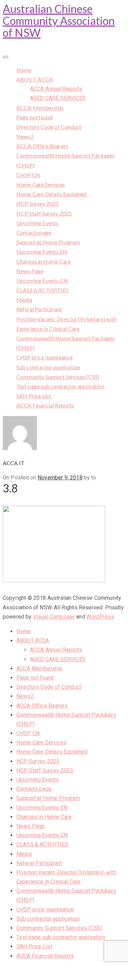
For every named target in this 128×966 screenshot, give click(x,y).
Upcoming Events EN (41, 251)
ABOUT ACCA (34, 79)
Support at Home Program (48, 242)
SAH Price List (33, 395)
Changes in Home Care (43, 261)
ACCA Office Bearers (42, 146)
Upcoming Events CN (42, 280)
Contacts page (33, 232)
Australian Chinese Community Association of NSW (59, 20)
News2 (24, 136)
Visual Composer (54, 616)
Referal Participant (39, 309)
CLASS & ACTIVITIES (42, 290)
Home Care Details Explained (51, 194)
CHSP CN (28, 175)
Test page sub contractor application (60, 386)
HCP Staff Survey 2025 (44, 213)
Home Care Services (40, 184)
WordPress (100, 616)
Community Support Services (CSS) (57, 376)
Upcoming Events (37, 223)
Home (23, 69)
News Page (29, 271)
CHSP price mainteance (44, 357)
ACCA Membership (39, 107)
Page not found (34, 117)
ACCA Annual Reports (56, 89)
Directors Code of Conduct (48, 126)
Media (24, 299)
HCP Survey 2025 (37, 203)
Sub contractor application (48, 367)
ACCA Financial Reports (45, 405)
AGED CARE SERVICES (58, 98)
